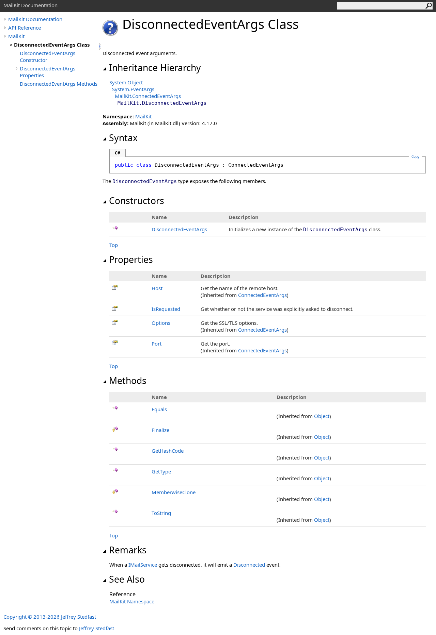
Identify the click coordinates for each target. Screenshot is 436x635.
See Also (127, 579)
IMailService (142, 564)
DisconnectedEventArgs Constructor (47, 56)
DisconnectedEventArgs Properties (47, 72)
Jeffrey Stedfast (96, 628)
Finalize (160, 430)
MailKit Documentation (35, 19)
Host (157, 288)
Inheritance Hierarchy (155, 68)
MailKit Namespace (131, 601)
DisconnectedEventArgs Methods (58, 83)
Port (156, 343)
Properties (131, 259)
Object (321, 416)
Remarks (127, 550)
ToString (161, 512)
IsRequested (166, 308)
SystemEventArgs (133, 89)
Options (161, 322)
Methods (127, 380)
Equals (159, 409)
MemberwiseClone (174, 492)
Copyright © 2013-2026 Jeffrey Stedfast (49, 616)
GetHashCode (168, 450)
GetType (161, 471)
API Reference (24, 27)
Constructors (136, 201)
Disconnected (249, 564)
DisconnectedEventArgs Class (52, 44)
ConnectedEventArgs (262, 294)
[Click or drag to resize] (100, 46)
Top (113, 244)
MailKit (16, 36)
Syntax (123, 138)
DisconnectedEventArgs (179, 229)
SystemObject (126, 82)
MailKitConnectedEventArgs (148, 96)
